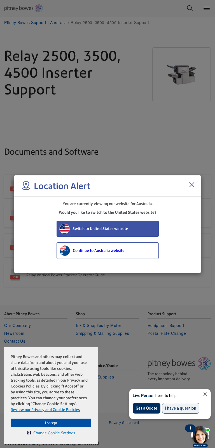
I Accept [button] (51, 423)
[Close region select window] (192, 185)
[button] (51, 432)
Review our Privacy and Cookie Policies (45, 409)
